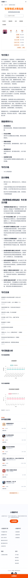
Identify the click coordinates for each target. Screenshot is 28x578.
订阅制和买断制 (4, 554)
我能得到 (10, 21)
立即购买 (14, 576)
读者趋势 (21, 21)
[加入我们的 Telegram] (16, 573)
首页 (2, 4)
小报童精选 (17, 537)
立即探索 (14, 521)
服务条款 (17, 560)
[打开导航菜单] (26, 2)
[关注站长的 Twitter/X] (12, 573)
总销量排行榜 (4, 534)
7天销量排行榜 (4, 531)
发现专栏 (6, 4)
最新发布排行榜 (4, 540)
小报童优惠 (17, 534)
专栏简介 (4, 21)
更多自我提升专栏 (14, 493)
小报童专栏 (14, 512)
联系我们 (17, 557)
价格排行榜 (3, 546)
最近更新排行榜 (4, 543)
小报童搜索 (17, 531)
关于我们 (17, 554)
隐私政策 (17, 563)
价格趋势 (4, 24)
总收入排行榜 (4, 537)
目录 (16, 21)
